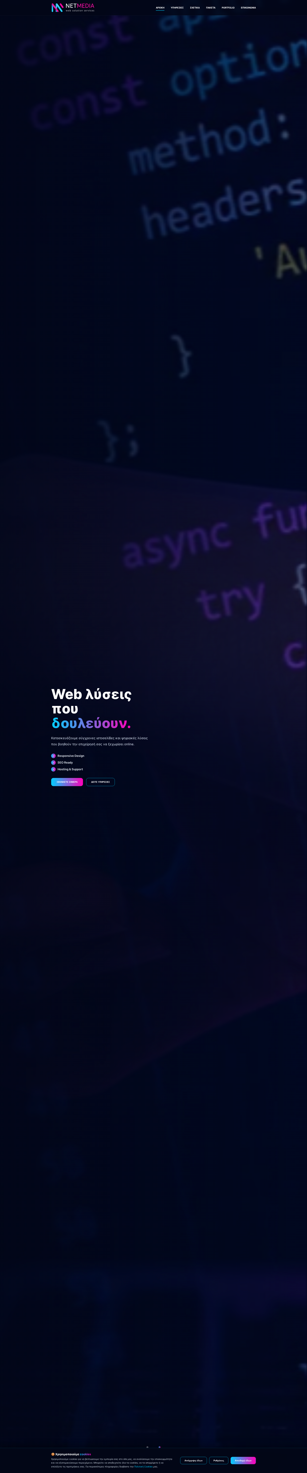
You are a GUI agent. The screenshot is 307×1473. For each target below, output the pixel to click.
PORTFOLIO (228, 7)
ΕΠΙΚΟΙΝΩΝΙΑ (248, 7)
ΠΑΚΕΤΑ (210, 7)
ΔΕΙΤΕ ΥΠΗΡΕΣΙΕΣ (100, 782)
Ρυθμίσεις (218, 1460)
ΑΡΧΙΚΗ (160, 7)
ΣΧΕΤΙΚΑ (195, 7)
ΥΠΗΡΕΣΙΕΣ (177, 7)
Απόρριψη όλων (194, 1460)
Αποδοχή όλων (243, 1460)
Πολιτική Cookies (143, 1466)
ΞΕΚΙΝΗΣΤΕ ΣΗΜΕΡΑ (67, 782)
